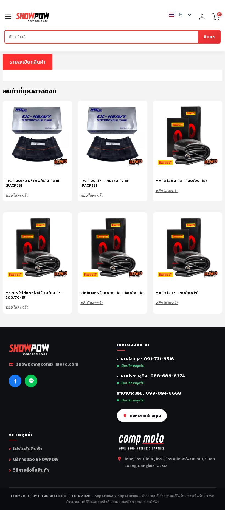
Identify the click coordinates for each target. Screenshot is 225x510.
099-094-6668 (163, 393)
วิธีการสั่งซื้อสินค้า (31, 470)
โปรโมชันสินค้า (27, 448)
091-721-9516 (159, 358)
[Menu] (10, 17)
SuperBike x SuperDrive (117, 495)
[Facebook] (15, 381)
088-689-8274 (167, 375)
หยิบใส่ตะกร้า (16, 195)
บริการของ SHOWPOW (35, 459)
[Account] (202, 17)
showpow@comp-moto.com (47, 364)
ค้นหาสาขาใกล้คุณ (145, 415)
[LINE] (31, 381)
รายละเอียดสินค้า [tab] (28, 61)
